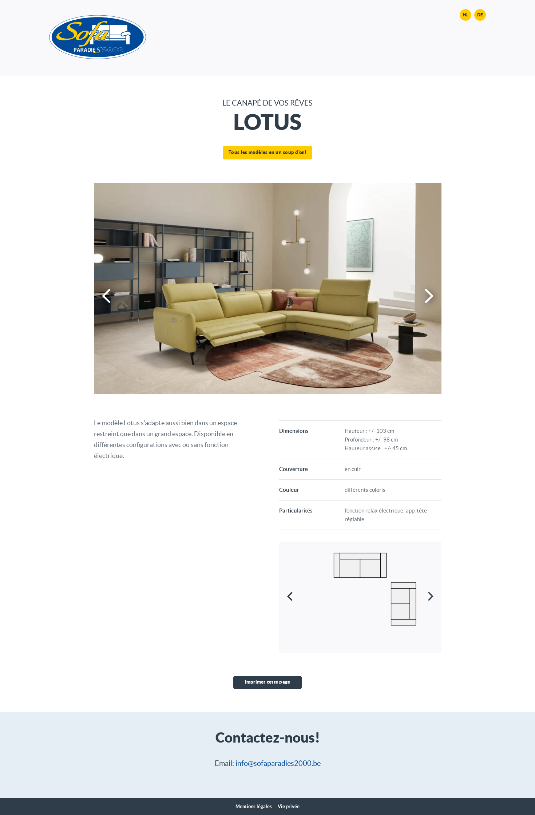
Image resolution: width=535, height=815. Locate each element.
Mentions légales (253, 806)
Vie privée (289, 806)
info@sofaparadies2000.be (278, 763)
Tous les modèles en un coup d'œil (267, 152)
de (480, 14)
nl (465, 14)
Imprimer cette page (267, 682)
